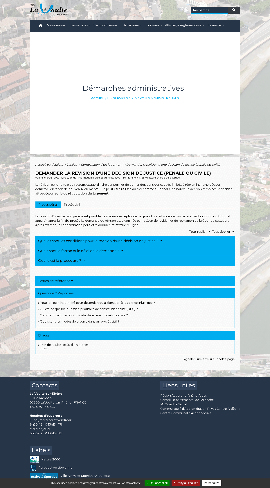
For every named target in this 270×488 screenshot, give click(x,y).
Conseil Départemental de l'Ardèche (187, 400)
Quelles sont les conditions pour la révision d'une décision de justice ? (98, 241)
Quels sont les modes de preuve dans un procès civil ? (79, 321)
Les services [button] (79, 25)
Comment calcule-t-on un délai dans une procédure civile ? (84, 315)
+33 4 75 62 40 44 (42, 407)
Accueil (98, 98)
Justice (72, 164)
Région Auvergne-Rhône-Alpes (183, 395)
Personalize (211, 483)
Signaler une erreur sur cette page (209, 359)
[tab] (48, 204)
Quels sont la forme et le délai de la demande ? (79, 251)
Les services (117, 98)
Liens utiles (178, 385)
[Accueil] (48, 10)
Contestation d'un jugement (102, 164)
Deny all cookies (187, 483)
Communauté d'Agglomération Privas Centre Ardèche (200, 408)
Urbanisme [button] (131, 25)
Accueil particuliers (49, 164)
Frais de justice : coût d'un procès (64, 345)
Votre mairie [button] (56, 25)
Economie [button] (152, 25)
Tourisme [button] (214, 25)
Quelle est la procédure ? (60, 260)
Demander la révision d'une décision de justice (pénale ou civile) (173, 164)
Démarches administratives (154, 98)
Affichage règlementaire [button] (183, 25)
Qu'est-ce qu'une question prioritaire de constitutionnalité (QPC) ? (89, 309)
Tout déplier (223, 231)
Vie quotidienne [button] (105, 25)
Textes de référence (54, 281)
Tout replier (200, 231)
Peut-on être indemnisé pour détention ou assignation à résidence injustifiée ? (97, 303)
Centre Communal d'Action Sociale (185, 413)
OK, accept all (158, 483)
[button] (40, 26)
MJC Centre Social (173, 404)
